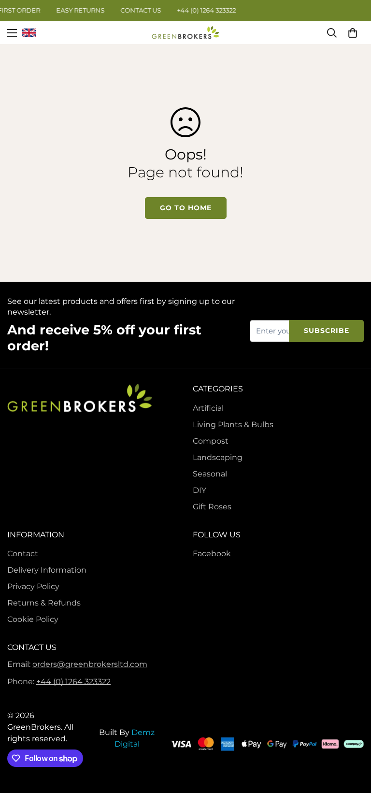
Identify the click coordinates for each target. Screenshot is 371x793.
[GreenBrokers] (185, 32)
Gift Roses (212, 506)
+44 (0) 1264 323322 (73, 681)
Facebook (212, 553)
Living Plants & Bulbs (233, 424)
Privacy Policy (33, 586)
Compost (210, 441)
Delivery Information (46, 570)
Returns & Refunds (44, 602)
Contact (22, 553)
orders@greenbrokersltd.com (89, 664)
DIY (199, 490)
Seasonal (210, 473)
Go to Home (186, 207)
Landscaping (218, 457)
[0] (353, 32)
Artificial (208, 408)
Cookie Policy (32, 619)
